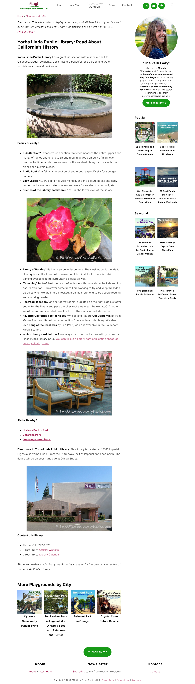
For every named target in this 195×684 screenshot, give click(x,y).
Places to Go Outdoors (95, 5)
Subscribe (79, 671)
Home (59, 5)
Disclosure (136, 680)
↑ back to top (97, 652)
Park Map (75, 5)
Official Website (49, 549)
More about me (155, 102)
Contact (127, 5)
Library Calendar (49, 554)
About (112, 5)
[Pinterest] (161, 6)
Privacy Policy (26, 31)
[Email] (154, 6)
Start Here (45, 671)
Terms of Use (123, 680)
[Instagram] (146, 6)
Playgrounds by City (36, 16)
